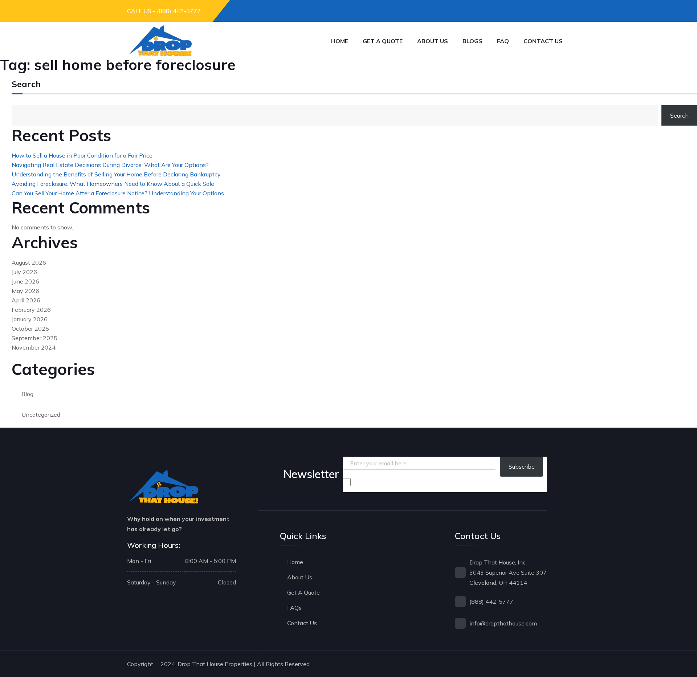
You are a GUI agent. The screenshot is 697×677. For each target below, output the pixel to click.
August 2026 (29, 262)
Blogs (472, 41)
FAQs (294, 607)
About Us (432, 41)
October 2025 (30, 328)
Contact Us (302, 623)
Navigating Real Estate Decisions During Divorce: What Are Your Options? (110, 164)
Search (26, 84)
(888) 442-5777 (491, 601)
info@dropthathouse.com (503, 623)
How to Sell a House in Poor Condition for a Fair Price (82, 155)
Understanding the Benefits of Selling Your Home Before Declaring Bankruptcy (116, 174)
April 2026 (26, 300)
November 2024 (34, 347)
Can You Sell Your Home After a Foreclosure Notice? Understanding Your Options (118, 193)
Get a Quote (383, 41)
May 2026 (25, 290)
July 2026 (24, 272)
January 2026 (30, 319)
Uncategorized (40, 414)
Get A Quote (303, 592)
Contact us (543, 41)
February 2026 (31, 309)
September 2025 (34, 338)
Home (339, 41)
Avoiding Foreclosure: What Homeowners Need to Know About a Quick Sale (113, 183)
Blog (27, 393)
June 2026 (25, 281)
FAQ (503, 41)
